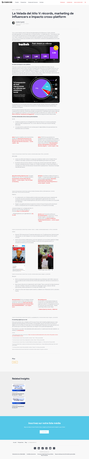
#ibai (25, 178)
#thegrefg (45, 144)
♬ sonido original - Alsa (52, 146)
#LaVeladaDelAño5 (42, 215)
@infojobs (40, 175)
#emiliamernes (27, 138)
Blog (13, 9)
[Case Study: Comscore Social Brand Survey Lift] (18, 400)
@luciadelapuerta (42, 299)
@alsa (13, 137)
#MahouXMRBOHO (51, 218)
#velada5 (28, 304)
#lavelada (53, 178)
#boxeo (29, 178)
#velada (22, 178)
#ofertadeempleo (42, 181)
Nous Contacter (44, 455)
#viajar (30, 140)
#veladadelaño (15, 178)
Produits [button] (17, 2)
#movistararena (24, 141)
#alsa (13, 140)
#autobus (40, 146)
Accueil (14, 442)
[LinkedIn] (39, 448)
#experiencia (53, 181)
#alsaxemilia (21, 138)
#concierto (18, 140)
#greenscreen (24, 175)
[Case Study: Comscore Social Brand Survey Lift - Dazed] (18, 387)
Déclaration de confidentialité (18, 454)
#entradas (26, 302)
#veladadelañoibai (21, 304)
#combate (50, 144)
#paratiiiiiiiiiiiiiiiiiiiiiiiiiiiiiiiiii (18, 305)
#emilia (18, 141)
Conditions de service (31, 454)
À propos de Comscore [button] (33, 2)
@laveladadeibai (16, 299)
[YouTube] (50, 448)
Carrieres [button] (41, 2)
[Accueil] (7, 3)
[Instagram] (46, 448)
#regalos (14, 141)
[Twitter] (35, 448)
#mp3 (26, 140)
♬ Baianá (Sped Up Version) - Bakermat (47, 309)
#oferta (14, 180)
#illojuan (50, 180)
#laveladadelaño (53, 143)
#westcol (40, 144)
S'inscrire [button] (44, 431)
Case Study (15, 392)
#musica (23, 140)
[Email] (54, 448)
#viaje (48, 181)
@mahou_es (41, 214)
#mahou (48, 220)
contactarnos (20, 330)
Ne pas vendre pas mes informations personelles (65, 454)
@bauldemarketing (16, 175)
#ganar (45, 146)
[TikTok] (43, 448)
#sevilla (44, 220)
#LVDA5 (31, 302)
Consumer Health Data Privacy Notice (45, 454)
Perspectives (20, 442)
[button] (62, 3)
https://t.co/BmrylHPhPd (23, 211)
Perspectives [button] (23, 2)
